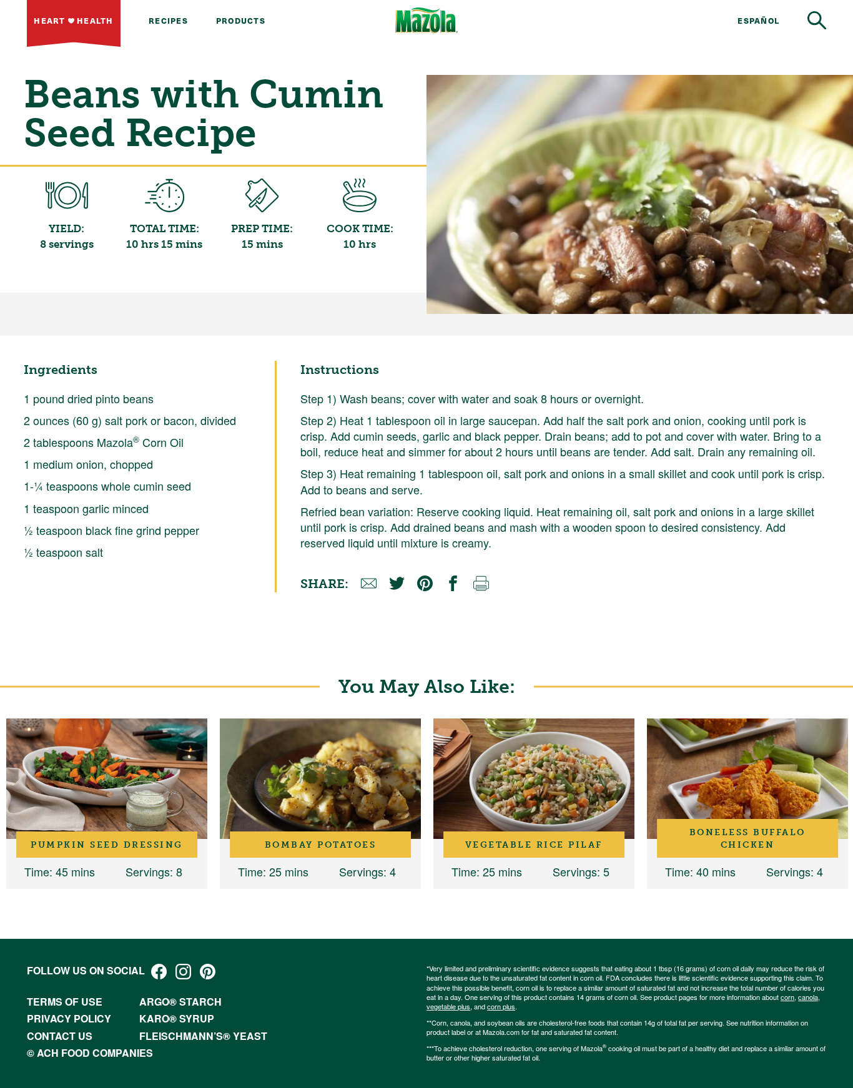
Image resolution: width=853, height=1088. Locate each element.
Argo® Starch (180, 1001)
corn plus (501, 1006)
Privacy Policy (69, 1018)
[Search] (816, 20)
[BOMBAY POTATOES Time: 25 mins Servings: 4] (320, 778)
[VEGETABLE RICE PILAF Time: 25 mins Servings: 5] (533, 778)
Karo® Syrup (176, 1018)
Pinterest (207, 971)
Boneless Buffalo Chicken (747, 838)
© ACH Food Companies (90, 1053)
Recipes (168, 20)
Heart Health (73, 20)
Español (758, 20)
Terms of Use (64, 1001)
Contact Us (59, 1036)
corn (787, 997)
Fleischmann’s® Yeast (203, 1036)
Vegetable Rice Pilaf (534, 844)
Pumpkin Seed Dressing (107, 844)
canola (808, 997)
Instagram (183, 971)
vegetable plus (448, 1006)
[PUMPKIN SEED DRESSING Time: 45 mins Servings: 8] (106, 778)
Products (240, 20)
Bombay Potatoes (321, 844)
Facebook (159, 971)
